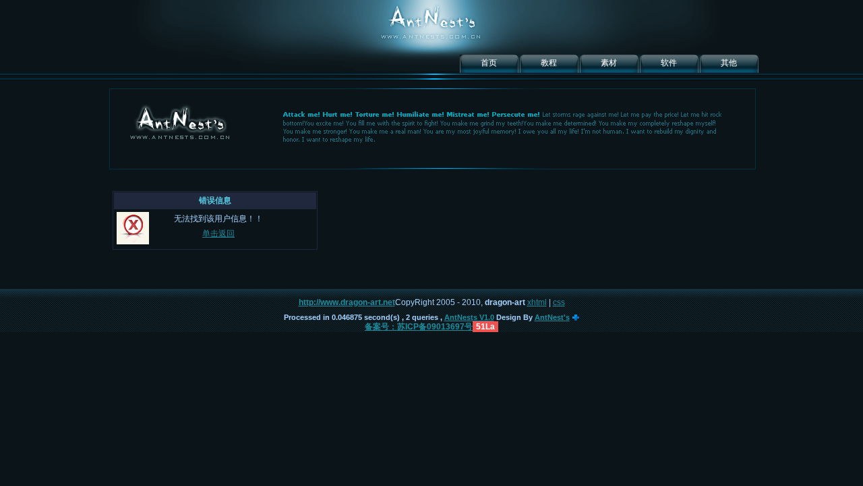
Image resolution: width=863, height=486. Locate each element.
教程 (549, 63)
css (559, 302)
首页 (489, 63)
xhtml (537, 302)
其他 (729, 63)
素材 (609, 63)
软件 (669, 63)
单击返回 (218, 233)
